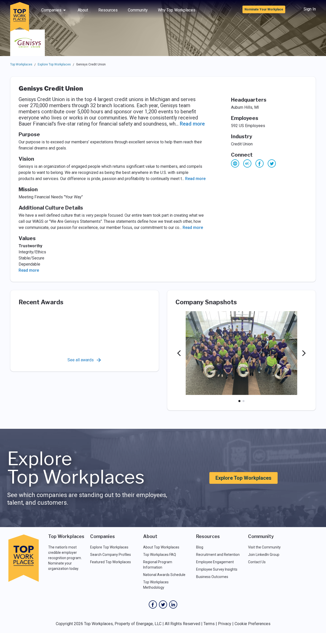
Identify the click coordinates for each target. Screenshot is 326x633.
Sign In (310, 9)
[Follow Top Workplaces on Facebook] (153, 604)
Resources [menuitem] (108, 10)
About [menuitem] (83, 10)
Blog (199, 547)
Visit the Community (264, 547)
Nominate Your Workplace (263, 9)
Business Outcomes (212, 577)
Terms (209, 623)
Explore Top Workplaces (54, 64)
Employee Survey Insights (216, 569)
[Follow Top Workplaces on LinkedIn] (173, 604)
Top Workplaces (21, 64)
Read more (192, 124)
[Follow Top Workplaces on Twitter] (163, 604)
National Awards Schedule (164, 575)
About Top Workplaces (161, 547)
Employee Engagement (215, 562)
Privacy (224, 623)
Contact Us (257, 562)
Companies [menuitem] (51, 10)
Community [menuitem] (138, 10)
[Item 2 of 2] (243, 401)
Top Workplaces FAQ (159, 555)
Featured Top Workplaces (110, 562)
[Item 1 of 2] (239, 401)
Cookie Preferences (252, 623)
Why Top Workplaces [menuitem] (176, 10)
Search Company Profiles (110, 555)
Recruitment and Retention (218, 555)
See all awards (80, 359)
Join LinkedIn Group (263, 555)
